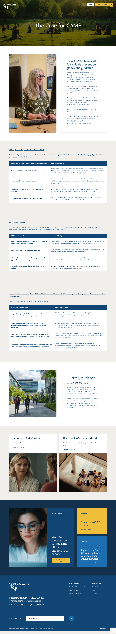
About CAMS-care (75, 594)
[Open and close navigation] (111, 5)
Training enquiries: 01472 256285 (26, 597)
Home (41, 42)
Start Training (102, 4)
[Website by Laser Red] (103, 628)
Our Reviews (96, 587)
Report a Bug (51, 628)
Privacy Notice (34, 628)
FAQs (93, 590)
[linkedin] (71, 618)
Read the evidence (87, 563)
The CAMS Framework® (77, 587)
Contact (94, 594)
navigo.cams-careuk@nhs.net (25, 600)
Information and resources (54, 42)
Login (91, 4)
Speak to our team (60, 560)
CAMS (73, 121)
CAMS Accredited (69, 449)
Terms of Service (43, 628)
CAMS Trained (17, 447)
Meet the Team (74, 590)
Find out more (86, 529)
